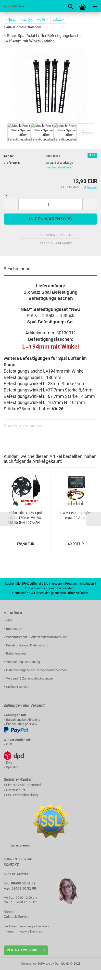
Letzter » (58, 19)
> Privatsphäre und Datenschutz (26, 645)
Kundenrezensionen (23, 425)
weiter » (42, 19)
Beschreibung (17, 268)
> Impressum (13, 628)
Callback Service (16, 917)
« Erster (11, 19)
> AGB (8, 620)
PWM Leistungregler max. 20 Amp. (75, 515)
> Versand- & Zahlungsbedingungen (28, 678)
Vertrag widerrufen (26, 950)
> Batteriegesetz (15, 653)
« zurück (27, 19)
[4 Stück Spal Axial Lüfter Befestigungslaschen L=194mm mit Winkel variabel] (50, 85)
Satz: (7, 195)
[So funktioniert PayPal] (16, 729)
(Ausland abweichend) (59, 167)
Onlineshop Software (35, 963)
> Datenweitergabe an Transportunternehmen (35, 670)
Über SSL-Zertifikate (20, 846)
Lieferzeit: (12, 162)
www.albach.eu (31, 931)
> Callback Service (16, 687)
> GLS (8, 744)
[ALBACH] (12, 6)
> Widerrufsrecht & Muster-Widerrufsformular (35, 637)
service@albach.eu (34, 926)
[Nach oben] (87, 962)
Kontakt (9, 912)
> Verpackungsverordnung (22, 662)
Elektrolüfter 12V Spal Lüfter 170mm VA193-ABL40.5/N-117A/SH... (25, 518)
